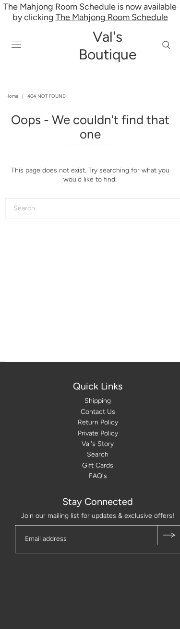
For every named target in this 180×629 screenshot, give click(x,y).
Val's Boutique (107, 45)
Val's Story (98, 444)
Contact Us (98, 412)
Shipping (97, 401)
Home (11, 96)
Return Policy (98, 422)
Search (97, 454)
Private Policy (98, 433)
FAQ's (98, 476)
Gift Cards (97, 465)
